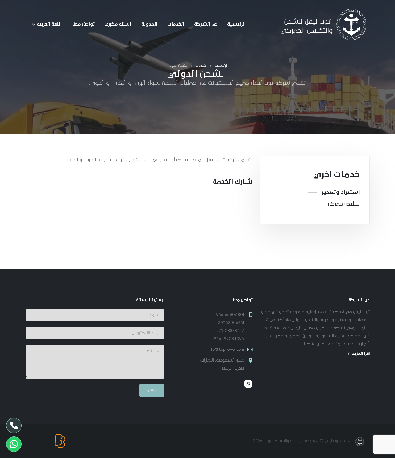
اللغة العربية (49, 24)
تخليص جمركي (343, 203)
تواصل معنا (83, 24)
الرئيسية (236, 24)
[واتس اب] (248, 384)
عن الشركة (205, 24)
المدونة (149, 24)
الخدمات (176, 24)
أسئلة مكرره (118, 24)
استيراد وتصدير (341, 192)
